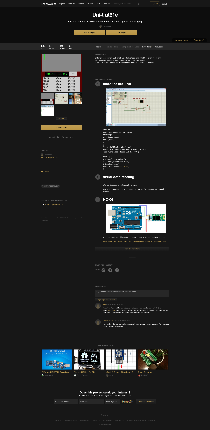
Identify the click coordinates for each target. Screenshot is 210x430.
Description (100, 47)
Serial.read (123, 166)
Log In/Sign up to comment (106, 300)
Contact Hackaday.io (70, 420)
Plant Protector (145, 372)
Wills (104, 304)
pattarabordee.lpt (108, 321)
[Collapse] (114, 79)
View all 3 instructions (132, 249)
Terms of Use (96, 420)
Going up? (105, 415)
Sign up (155, 3)
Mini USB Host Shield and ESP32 (122, 372)
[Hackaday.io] (48, 3)
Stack (98, 3)
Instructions (147, 46)
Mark (111, 375)
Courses (90, 3)
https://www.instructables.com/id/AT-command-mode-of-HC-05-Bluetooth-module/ (134, 241)
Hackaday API (119, 420)
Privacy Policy (107, 420)
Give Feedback (84, 420)
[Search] (138, 4)
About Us (58, 420)
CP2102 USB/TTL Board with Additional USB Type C (67, 372)
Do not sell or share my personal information (141, 420)
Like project (121, 32)
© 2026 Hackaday (105, 425)
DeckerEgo (145, 375)
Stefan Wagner (82, 375)
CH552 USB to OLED (84, 372)
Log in (164, 3)
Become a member (86, 395)
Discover (71, 3)
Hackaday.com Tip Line (54, 204)
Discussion (159, 46)
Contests (80, 3)
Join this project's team (49, 157)
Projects (62, 3)
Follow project (89, 32)
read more (111, 310)
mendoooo (106, 26)
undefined (49, 375)
